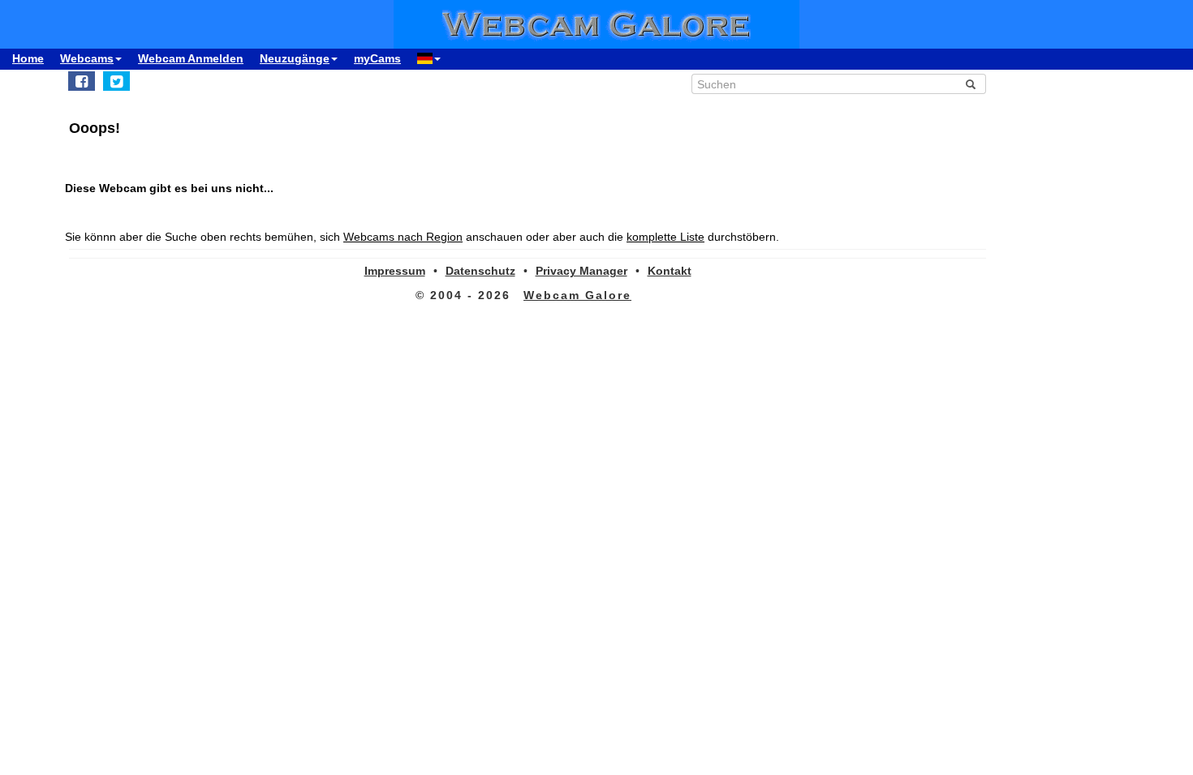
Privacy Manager (581, 270)
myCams (377, 58)
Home (28, 58)
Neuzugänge (294, 58)
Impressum (394, 270)
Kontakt (669, 270)
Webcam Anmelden (190, 58)
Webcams (87, 58)
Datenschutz (480, 270)
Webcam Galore (577, 295)
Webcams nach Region (403, 236)
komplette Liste (665, 236)
